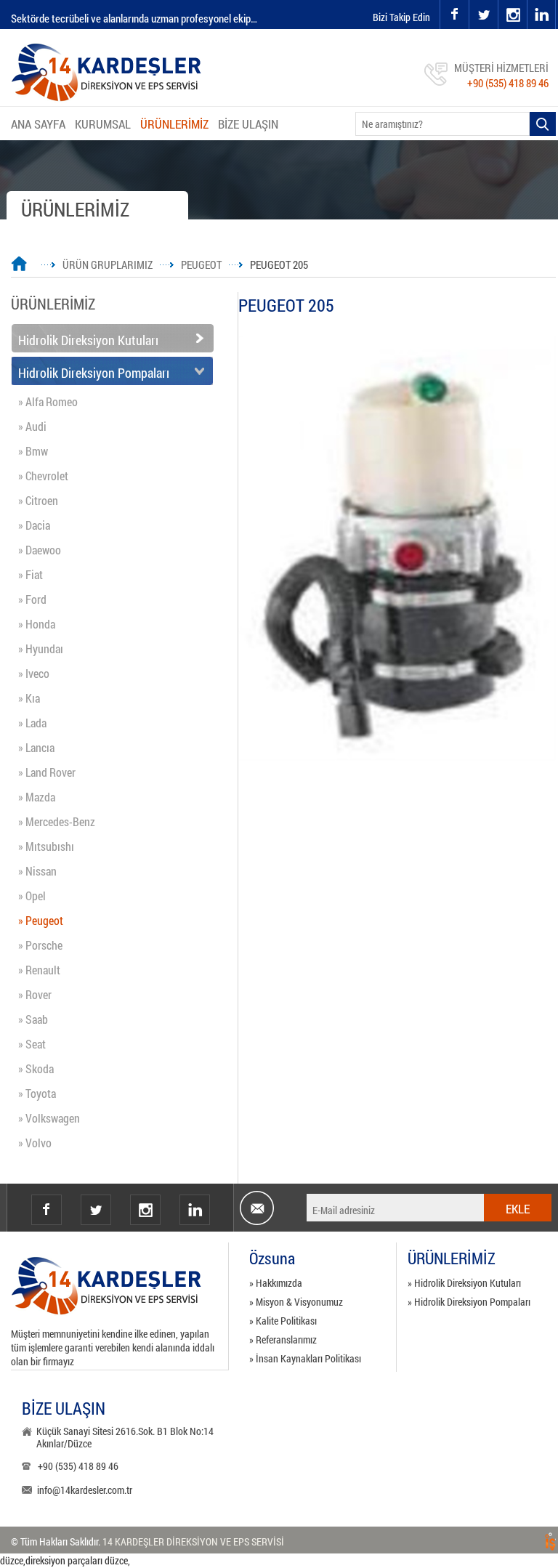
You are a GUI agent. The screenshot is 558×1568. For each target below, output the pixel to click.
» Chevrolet (43, 475)
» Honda (36, 623)
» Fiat (30, 574)
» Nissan (37, 870)
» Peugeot (40, 920)
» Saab (33, 1019)
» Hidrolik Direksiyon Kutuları (464, 1283)
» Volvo (35, 1142)
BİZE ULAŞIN (248, 124)
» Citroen (38, 500)
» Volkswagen (49, 1118)
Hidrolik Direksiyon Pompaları (93, 372)
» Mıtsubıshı (46, 846)
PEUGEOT (201, 264)
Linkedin (194, 1209)
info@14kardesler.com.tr (84, 1490)
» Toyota (37, 1093)
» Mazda (36, 796)
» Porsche (40, 945)
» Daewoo (39, 549)
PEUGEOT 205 (279, 264)
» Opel (32, 895)
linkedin (541, 14)
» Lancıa (36, 747)
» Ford (32, 599)
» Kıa (29, 698)
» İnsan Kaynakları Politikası (305, 1358)
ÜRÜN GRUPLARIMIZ (107, 264)
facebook (454, 14)
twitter (469, 0)
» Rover (35, 994)
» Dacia (34, 525)
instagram (498, 0)
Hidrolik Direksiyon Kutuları (88, 340)
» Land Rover (47, 772)
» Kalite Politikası (283, 1320)
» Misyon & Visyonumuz (296, 1302)
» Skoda (36, 1068)
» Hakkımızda (275, 1283)
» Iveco (33, 673)
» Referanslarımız (283, 1339)
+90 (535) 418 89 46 (508, 83)
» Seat (32, 1043)
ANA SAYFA (38, 124)
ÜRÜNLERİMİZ (174, 124)
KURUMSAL (103, 124)
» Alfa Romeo (48, 401)
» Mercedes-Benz (56, 821)
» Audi (32, 426)
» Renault (39, 969)
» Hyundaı (40, 648)
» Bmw (33, 450)
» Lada (32, 722)
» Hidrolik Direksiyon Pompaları (469, 1302)
